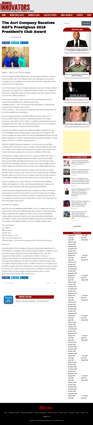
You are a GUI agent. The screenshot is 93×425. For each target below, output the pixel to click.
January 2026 (72, 244)
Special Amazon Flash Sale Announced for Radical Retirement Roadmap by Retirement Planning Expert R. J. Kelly (80, 215)
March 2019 (84, 380)
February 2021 (72, 342)
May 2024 (83, 277)
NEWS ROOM (16, 37)
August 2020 (71, 355)
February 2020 (72, 362)
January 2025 (72, 264)
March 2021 (84, 340)
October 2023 (71, 291)
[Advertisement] (76, 142)
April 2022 (71, 320)
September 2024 (72, 273)
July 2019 (85, 375)
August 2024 (71, 275)
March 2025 (84, 260)
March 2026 (84, 240)
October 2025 (71, 251)
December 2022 (72, 306)
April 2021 (71, 340)
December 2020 (72, 346)
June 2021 (71, 338)
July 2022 (85, 315)
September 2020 (72, 353)
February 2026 (72, 242)
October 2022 (71, 311)
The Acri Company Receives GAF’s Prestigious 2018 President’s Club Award (28, 27)
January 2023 (72, 304)
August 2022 (71, 315)
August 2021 (71, 335)
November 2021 (72, 329)
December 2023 (72, 286)
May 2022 (83, 318)
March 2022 (84, 320)
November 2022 (72, 309)
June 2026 (71, 237)
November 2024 (72, 269)
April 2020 (71, 360)
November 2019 (72, 369)
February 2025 (72, 262)
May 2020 (83, 358)
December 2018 (72, 387)
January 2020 (72, 364)
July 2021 (85, 335)
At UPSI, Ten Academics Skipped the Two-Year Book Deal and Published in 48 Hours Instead (80, 171)
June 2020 (71, 358)
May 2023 (83, 297)
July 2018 (85, 395)
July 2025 (85, 255)
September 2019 (72, 373)
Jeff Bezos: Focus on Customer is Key (77, 93)
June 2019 (71, 378)
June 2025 (71, 257)
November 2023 (72, 289)
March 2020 (84, 360)
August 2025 (71, 255)
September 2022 (72, 313)
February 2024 (72, 282)
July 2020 (85, 355)
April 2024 (71, 280)
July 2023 (85, 295)
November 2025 (72, 248)
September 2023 (72, 293)
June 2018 (71, 398)
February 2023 (72, 302)
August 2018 (71, 395)
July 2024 (85, 275)
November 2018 (72, 389)
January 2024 (72, 284)
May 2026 (83, 237)
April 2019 (71, 380)
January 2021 (72, 344)
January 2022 (72, 324)
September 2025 (72, 253)
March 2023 (84, 300)
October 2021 (71, 331)
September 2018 (72, 393)
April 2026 (71, 240)
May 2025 (83, 257)
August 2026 (71, 235)
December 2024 (72, 266)
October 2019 (71, 371)
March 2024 (84, 280)
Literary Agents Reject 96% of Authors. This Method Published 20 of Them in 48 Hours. (80, 162)
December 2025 (72, 246)
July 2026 (85, 235)
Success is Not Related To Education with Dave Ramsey (77, 68)
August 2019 (71, 375)
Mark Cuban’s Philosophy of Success (77, 117)
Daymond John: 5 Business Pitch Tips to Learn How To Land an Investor (77, 43)
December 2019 (72, 367)
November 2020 (72, 349)
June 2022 (71, 318)
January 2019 (72, 384)
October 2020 (71, 351)
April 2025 (71, 260)
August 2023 (71, 295)
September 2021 (72, 333)
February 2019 (72, 382)
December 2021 (72, 326)
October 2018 (71, 391)
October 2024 (71, 271)
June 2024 (71, 277)
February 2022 (72, 322)
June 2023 (71, 297)
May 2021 (83, 338)
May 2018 (83, 398)
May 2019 (83, 378)
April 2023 (71, 300)
